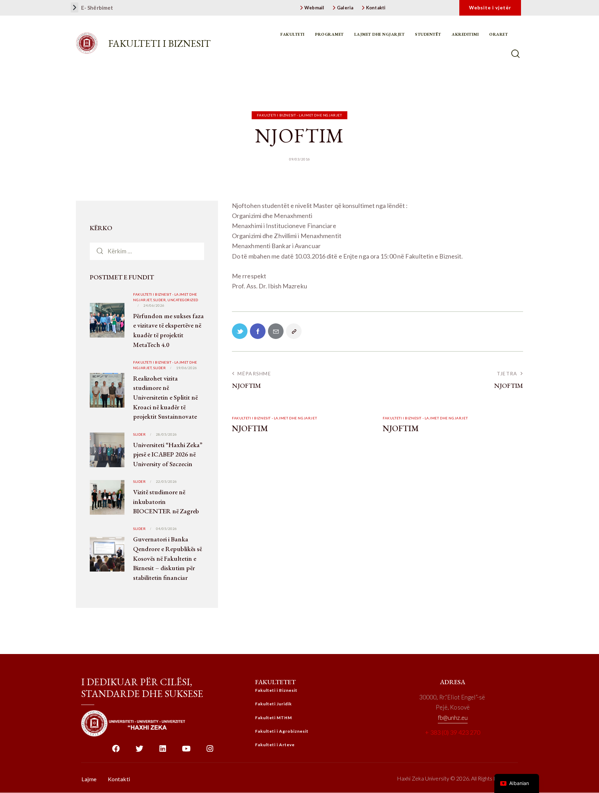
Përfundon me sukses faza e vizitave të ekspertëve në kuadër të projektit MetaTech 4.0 (168, 330)
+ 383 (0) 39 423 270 (452, 732)
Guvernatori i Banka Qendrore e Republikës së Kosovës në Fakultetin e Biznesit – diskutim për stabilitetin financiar (167, 558)
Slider (159, 368)
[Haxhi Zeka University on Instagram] (210, 751)
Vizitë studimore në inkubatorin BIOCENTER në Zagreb (166, 501)
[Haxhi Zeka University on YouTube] (186, 751)
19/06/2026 (186, 368)
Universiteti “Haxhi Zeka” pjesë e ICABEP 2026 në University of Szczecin (167, 454)
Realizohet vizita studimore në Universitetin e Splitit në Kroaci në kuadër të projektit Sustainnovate (165, 397)
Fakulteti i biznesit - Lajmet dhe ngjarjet (299, 115)
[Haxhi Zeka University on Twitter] (139, 751)
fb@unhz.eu (453, 717)
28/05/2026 (166, 434)
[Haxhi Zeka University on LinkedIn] (163, 751)
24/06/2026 (154, 305)
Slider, (160, 300)
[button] (74, 7)
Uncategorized (182, 300)
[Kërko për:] (147, 251)
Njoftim (250, 429)
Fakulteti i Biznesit (159, 43)
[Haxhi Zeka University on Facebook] (115, 751)
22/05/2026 (166, 481)
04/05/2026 (166, 528)
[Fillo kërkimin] (516, 54)
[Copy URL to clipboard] (294, 331)
